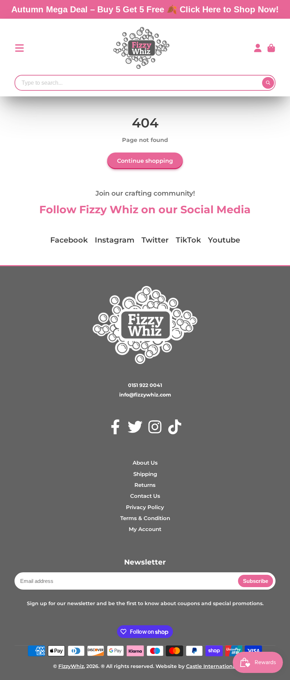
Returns (145, 485)
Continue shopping (145, 160)
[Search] (268, 83)
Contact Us (145, 496)
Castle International (211, 666)
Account (258, 48)
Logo (141, 48)
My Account (145, 529)
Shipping (145, 474)
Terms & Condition (145, 518)
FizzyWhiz (71, 666)
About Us (145, 462)
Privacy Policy (145, 507)
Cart (271, 48)
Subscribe (255, 581)
